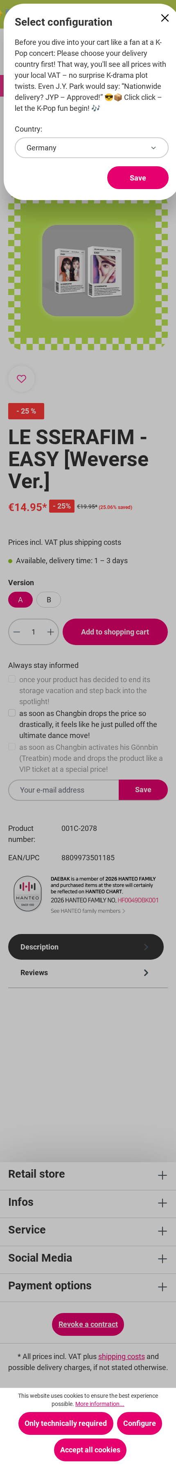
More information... (99, 1404)
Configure (139, 1423)
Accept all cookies (90, 1449)
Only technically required (66, 1423)
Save (138, 178)
